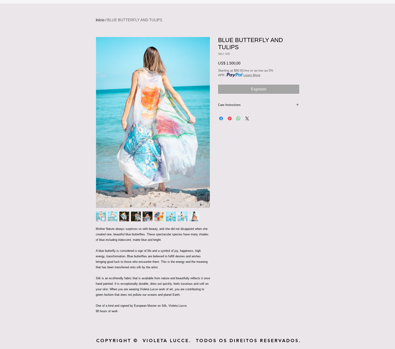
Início (100, 20)
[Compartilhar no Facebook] (221, 118)
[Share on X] (247, 118)
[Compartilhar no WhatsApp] (238, 118)
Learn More (251, 75)
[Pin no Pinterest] (229, 118)
